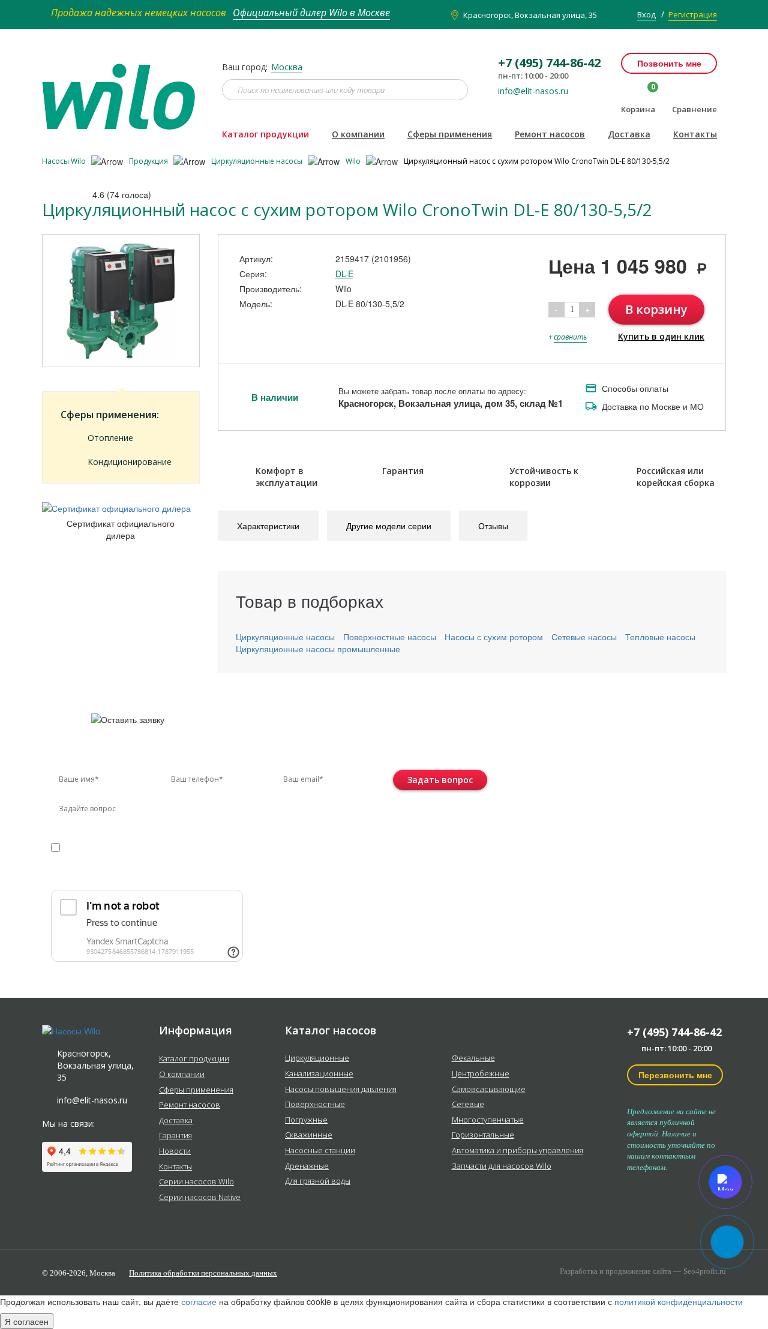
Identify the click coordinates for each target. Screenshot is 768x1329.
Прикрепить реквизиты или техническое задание (157, 876)
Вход (646, 14)
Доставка (629, 134)
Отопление (110, 437)
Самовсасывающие (489, 1089)
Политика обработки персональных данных (203, 1272)
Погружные (306, 1120)
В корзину (656, 309)
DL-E (344, 274)
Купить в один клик (661, 336)
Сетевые (468, 1104)
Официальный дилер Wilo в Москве (311, 12)
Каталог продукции (265, 134)
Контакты (695, 134)
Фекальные (473, 1058)
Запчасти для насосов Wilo (501, 1166)
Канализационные (319, 1074)
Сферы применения (449, 134)
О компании (358, 134)
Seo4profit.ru (704, 1271)
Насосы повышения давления (341, 1089)
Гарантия (175, 1136)
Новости (175, 1151)
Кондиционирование (130, 461)
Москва (286, 67)
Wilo (354, 161)
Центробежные (480, 1074)
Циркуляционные (317, 1058)
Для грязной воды (317, 1181)
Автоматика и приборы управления (517, 1151)
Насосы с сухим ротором (494, 637)
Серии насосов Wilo (196, 1182)
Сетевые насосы (584, 637)
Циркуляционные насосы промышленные (318, 649)
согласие (102, 847)
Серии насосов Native (200, 1197)
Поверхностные (315, 1104)
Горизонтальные (483, 1135)
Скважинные (308, 1135)
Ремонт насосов (550, 134)
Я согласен (27, 1321)
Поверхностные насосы (389, 637)
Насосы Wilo (65, 161)
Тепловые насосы (660, 637)
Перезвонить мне (675, 1075)
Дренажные (307, 1166)
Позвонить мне (669, 63)
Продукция (149, 161)
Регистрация (692, 14)
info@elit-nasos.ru (533, 91)
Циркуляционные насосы (257, 161)
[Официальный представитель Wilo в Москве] (123, 89)
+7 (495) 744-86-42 (674, 1032)
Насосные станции (320, 1151)
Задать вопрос (440, 779)
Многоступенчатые (488, 1120)
